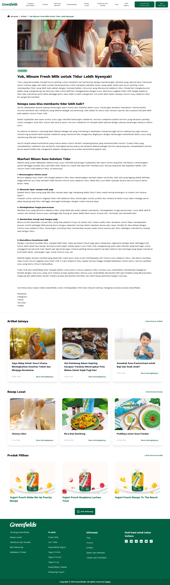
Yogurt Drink (54, 552)
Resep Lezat (86, 4)
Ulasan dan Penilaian (64, 29)
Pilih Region (126, 4)
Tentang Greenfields (30, 4)
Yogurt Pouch (54, 557)
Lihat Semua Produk (154, 455)
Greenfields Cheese (57, 567)
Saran (108, 582)
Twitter (20, 305)
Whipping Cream (56, 572)
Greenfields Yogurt (57, 547)
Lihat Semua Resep (154, 392)
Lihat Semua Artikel (154, 321)
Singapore (135, 17)
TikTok (20, 300)
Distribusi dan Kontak (103, 4)
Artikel (64, 9)
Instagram (22, 297)
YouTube (21, 303)
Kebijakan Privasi (18, 552)
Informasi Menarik (57, 4)
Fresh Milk (22, 71)
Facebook (21, 294)
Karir (117, 4)
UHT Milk (52, 542)
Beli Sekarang (161, 4)
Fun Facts (64, 13)
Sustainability (72, 4)
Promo (64, 17)
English (135, 9)
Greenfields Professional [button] (144, 4)
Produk (45, 4)
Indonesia (135, 13)
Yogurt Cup (53, 562)
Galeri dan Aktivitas (64, 21)
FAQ (64, 25)
